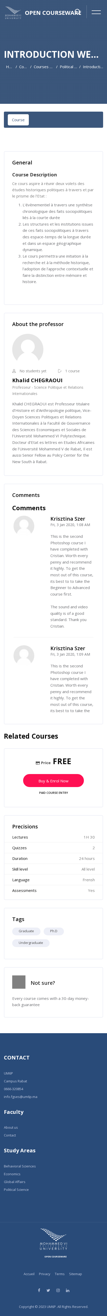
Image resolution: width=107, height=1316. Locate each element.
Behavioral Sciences (20, 1166)
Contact (10, 1135)
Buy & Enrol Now (53, 780)
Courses (23, 66)
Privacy (44, 1274)
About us (11, 1127)
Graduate (26, 931)
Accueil (29, 1274)
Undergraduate (31, 942)
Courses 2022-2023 (44, 66)
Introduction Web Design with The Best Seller (93, 66)
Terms (60, 1274)
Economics (12, 1174)
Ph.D (53, 931)
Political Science (68, 66)
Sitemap (75, 1274)
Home (10, 66)
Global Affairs (14, 1181)
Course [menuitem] (18, 119)
